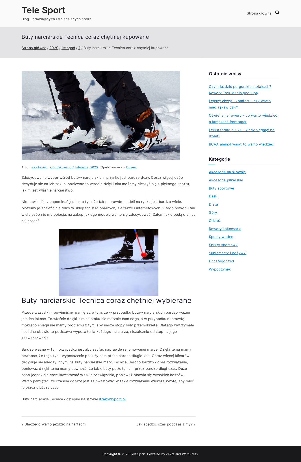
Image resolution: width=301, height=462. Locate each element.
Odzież (131, 167)
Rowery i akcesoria (225, 228)
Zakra (170, 454)
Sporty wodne (221, 236)
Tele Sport (44, 10)
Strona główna (259, 13)
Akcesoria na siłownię (227, 172)
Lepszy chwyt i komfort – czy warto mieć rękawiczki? (240, 104)
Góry (213, 212)
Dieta (213, 204)
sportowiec (39, 167)
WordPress (190, 454)
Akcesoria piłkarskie (226, 180)
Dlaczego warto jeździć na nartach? (55, 424)
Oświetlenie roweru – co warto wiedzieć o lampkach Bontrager (243, 118)
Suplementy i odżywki (227, 253)
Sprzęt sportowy (223, 245)
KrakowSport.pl (112, 399)
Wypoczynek (220, 269)
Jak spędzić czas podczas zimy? (164, 424)
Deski (213, 196)
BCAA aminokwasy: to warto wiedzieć (241, 144)
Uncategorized (221, 261)
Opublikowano (74, 167)
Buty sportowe (221, 188)
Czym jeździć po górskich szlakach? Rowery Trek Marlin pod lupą (240, 89)
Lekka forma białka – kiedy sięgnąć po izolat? (242, 133)
